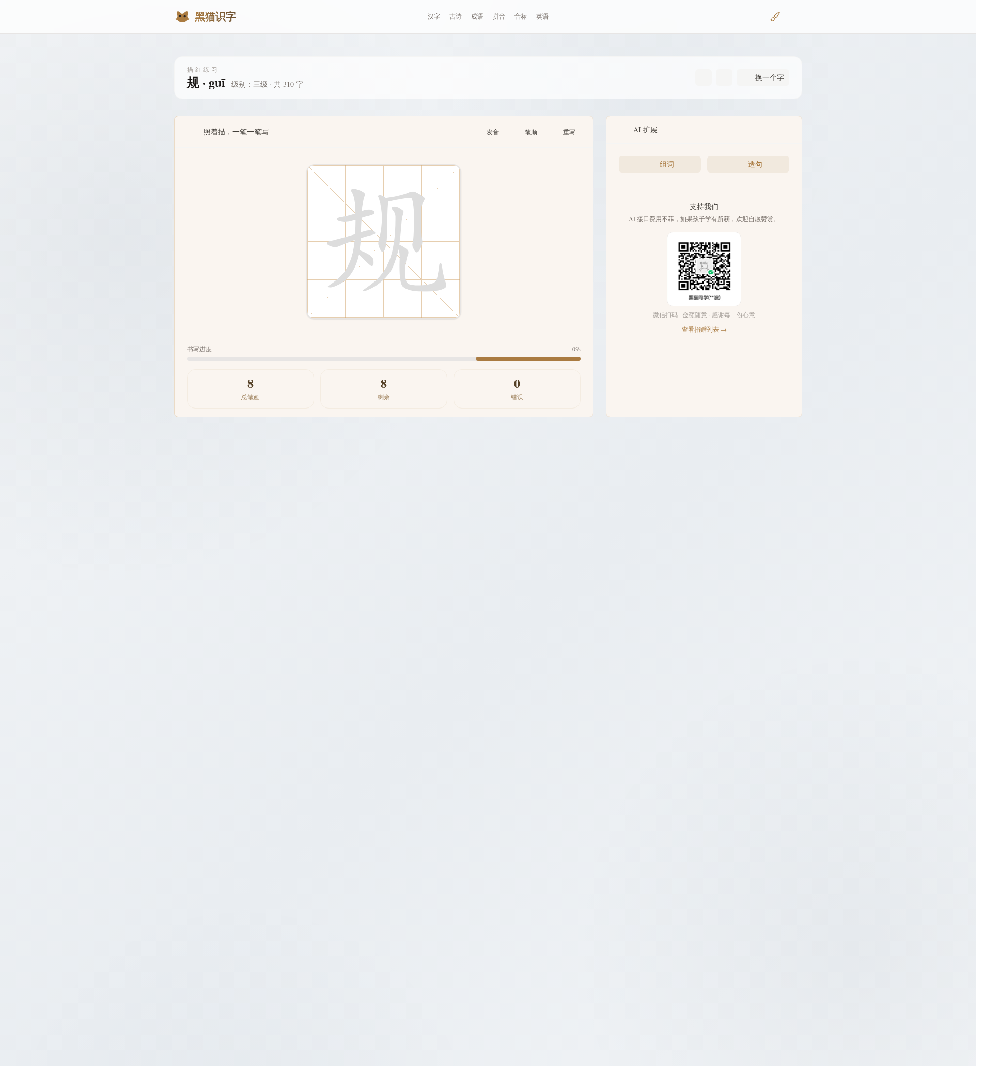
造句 (755, 164)
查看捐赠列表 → (704, 329)
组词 (667, 164)
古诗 (455, 16)
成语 (477, 16)
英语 (542, 16)
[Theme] (794, 16)
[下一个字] (724, 77)
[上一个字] (703, 77)
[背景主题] (775, 16)
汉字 (434, 16)
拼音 (499, 16)
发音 (493, 132)
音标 (520, 16)
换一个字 (769, 77)
